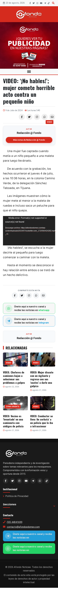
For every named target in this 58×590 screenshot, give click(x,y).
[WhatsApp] (44, 117)
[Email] (52, 117)
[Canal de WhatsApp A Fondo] (29, 45)
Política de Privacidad (16, 496)
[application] (29, 230)
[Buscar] (53, 3)
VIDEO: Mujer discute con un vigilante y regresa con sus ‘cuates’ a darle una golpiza (41, 379)
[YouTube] (41, 3)
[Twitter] (29, 117)
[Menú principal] (29, 72)
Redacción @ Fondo (29, 132)
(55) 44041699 (14, 522)
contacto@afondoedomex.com (23, 526)
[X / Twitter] (12, 481)
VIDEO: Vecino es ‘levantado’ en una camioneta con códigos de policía (13, 421)
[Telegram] (45, 3)
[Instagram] (37, 3)
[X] (34, 3)
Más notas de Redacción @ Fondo (29, 140)
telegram (44, 322)
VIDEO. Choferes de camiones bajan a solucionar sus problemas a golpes (14, 377)
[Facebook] (30, 3)
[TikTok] (49, 3)
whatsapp (44, 310)
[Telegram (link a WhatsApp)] (33, 481)
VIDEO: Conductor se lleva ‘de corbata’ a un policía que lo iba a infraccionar (41, 421)
